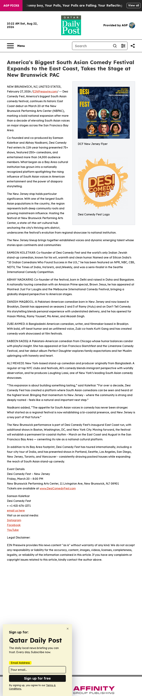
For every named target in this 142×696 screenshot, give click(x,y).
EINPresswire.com (45, 91)
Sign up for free (37, 678)
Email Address (20, 663)
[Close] (67, 628)
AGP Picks (11, 5)
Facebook (14, 525)
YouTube (13, 530)
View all (133, 5)
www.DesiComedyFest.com (58, 488)
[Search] (115, 46)
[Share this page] (132, 45)
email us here (16, 510)
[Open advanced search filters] (123, 46)
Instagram (14, 520)
